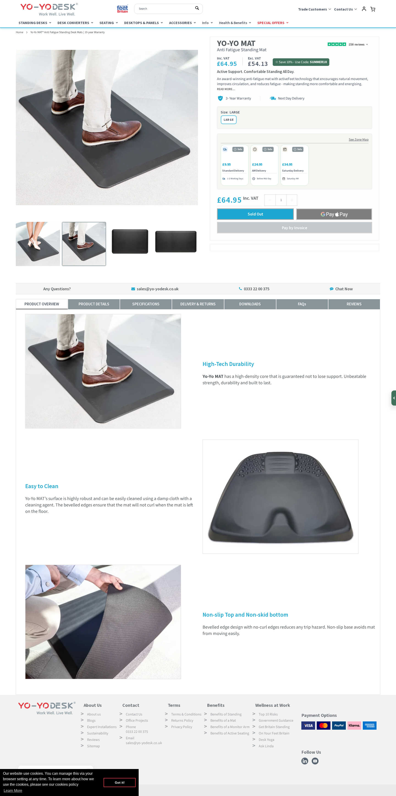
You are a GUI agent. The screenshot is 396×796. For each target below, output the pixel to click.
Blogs (91, 720)
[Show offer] (393, 398)
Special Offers (270, 22)
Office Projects (137, 720)
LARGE (229, 120)
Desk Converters (73, 22)
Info (205, 22)
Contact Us (134, 714)
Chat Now (344, 288)
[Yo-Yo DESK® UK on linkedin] (305, 764)
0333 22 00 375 (256, 288)
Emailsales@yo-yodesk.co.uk (144, 740)
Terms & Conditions (186, 714)
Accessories (180, 22)
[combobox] (168, 9)
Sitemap (93, 746)
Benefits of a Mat (223, 720)
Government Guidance (276, 720)
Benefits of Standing (226, 714)
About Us (93, 705)
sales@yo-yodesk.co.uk (158, 288)
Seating (106, 22)
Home (19, 32)
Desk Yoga (266, 739)
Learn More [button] (13, 791)
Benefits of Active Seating (229, 733)
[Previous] (12, 127)
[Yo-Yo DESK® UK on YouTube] (316, 764)
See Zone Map (358, 139)
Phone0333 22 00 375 (137, 729)
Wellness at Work (272, 705)
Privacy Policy (181, 726)
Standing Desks (33, 22)
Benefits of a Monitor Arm (230, 726)
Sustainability (97, 733)
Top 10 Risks (268, 714)
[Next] (201, 127)
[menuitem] (35, 22)
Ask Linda (266, 746)
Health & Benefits (233, 22)
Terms (174, 705)
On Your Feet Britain (274, 733)
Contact (130, 705)
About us (94, 714)
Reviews (93, 739)
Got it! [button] (120, 782)
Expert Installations (102, 726)
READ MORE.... (226, 89)
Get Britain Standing (274, 726)
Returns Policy (182, 720)
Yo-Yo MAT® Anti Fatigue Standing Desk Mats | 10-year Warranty (67, 32)
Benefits (216, 705)
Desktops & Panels (141, 22)
